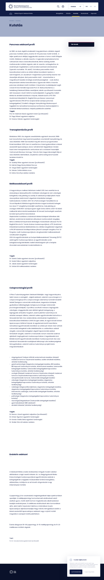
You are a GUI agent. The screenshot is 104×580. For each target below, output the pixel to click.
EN (91, 6)
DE (95, 6)
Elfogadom (76, 572)
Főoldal (11, 21)
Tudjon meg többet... (90, 572)
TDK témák (74, 44)
